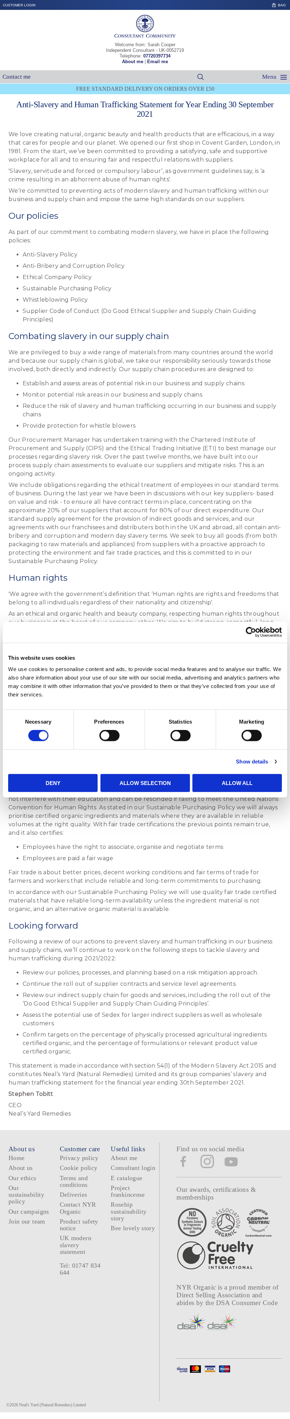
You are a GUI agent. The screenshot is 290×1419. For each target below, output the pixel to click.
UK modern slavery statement (75, 1244)
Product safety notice (79, 1225)
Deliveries (73, 1194)
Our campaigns (28, 1211)
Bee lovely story (133, 1228)
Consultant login (133, 1167)
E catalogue (126, 1178)
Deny (53, 783)
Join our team (26, 1221)
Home (16, 1157)
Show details (252, 762)
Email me (157, 61)
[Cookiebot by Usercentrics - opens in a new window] (251, 632)
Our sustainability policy (26, 1194)
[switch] (109, 735)
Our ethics (22, 1178)
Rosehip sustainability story (128, 1211)
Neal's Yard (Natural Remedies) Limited (52, 1404)
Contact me (16, 76)
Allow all (237, 783)
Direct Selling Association (214, 1295)
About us (20, 1167)
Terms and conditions (74, 1181)
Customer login (19, 5)
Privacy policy (79, 1157)
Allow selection (145, 783)
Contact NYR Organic (78, 1208)
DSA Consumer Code (247, 1302)
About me (132, 61)
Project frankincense (128, 1191)
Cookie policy (79, 1167)
